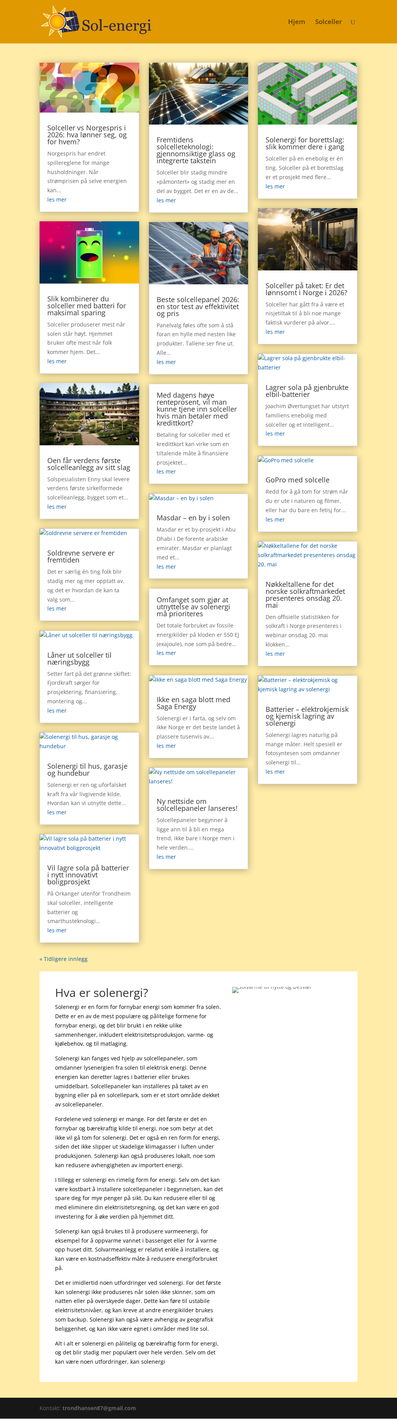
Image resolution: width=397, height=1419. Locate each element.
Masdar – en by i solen (193, 517)
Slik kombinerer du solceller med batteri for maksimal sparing (86, 305)
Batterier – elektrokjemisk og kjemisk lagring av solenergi (307, 716)
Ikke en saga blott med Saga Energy (193, 703)
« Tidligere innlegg (64, 959)
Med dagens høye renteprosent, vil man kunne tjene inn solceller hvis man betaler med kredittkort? (197, 408)
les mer (57, 199)
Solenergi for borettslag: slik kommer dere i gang (305, 143)
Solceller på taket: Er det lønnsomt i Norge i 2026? (306, 289)
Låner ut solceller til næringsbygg (79, 658)
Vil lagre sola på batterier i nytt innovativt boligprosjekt (88, 874)
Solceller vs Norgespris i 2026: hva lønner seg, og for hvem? (87, 134)
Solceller (328, 22)
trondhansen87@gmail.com (99, 1408)
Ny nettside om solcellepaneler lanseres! (197, 805)
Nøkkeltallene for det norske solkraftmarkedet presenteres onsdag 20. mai (305, 595)
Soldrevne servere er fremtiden (80, 556)
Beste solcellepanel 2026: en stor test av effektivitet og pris (198, 306)
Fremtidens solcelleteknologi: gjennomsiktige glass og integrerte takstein (196, 150)
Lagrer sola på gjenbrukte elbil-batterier (307, 391)
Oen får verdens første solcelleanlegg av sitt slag (88, 464)
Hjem (296, 22)
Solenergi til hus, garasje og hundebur (87, 769)
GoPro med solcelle (298, 479)
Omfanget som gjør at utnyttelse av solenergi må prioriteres (193, 606)
